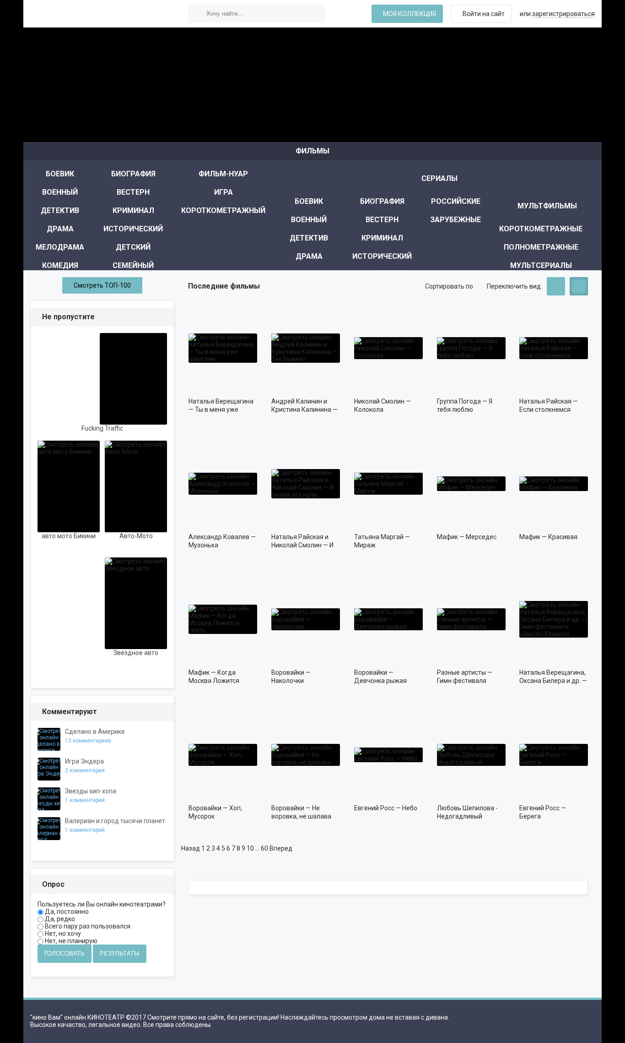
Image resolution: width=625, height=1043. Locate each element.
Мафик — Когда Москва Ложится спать (214, 677)
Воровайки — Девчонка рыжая (380, 676)
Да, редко (59, 919)
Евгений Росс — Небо (385, 808)
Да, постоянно (66, 911)
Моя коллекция (409, 13)
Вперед (280, 848)
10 (250, 848)
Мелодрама (60, 247)
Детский (133, 247)
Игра (223, 192)
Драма (60, 228)
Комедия (60, 265)
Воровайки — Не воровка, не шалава (301, 812)
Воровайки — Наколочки (291, 676)
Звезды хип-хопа (90, 791)
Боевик (60, 173)
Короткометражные (540, 228)
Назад (190, 848)
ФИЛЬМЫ (312, 151)
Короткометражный (223, 210)
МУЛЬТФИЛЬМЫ (547, 206)
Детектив (60, 210)
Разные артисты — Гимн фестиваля (464, 676)
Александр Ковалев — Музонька (222, 541)
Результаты (120, 953)
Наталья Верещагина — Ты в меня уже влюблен (221, 406)
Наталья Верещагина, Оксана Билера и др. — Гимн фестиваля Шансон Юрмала (553, 677)
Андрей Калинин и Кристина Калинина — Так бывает (304, 406)
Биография (133, 173)
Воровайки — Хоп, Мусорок (215, 812)
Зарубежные (455, 219)
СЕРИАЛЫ (439, 178)
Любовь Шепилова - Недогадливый (467, 812)
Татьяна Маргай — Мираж (382, 541)
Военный (60, 192)
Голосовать (64, 953)
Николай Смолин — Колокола (382, 405)
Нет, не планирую (70, 941)
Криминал (133, 210)
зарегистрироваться (563, 13)
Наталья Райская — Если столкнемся (548, 405)
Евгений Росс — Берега (542, 812)
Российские (455, 201)
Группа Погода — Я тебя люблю (464, 405)
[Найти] (197, 14)
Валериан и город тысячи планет (115, 821)
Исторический (133, 228)
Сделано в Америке (95, 731)
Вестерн (133, 192)
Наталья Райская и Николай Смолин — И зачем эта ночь (302, 541)
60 (264, 848)
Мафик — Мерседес (466, 537)
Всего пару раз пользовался (86, 926)
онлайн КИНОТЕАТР (98, 13)
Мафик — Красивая (548, 537)
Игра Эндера (84, 761)
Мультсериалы (541, 265)
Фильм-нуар (223, 173)
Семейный (133, 265)
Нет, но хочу (62, 933)
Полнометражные (541, 247)
